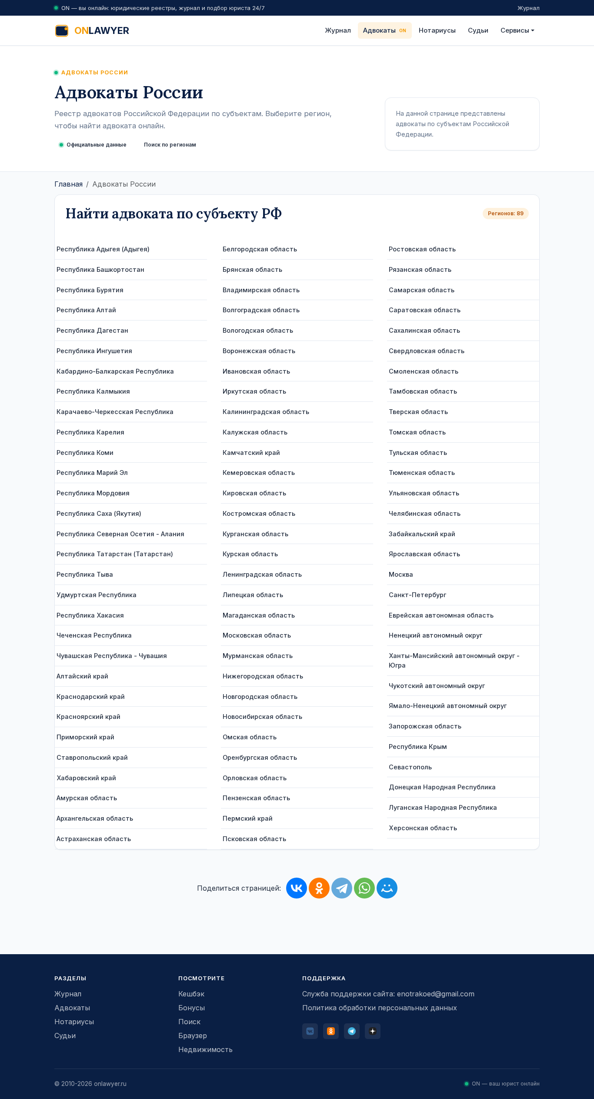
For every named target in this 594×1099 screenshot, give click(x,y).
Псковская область (254, 838)
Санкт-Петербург (417, 594)
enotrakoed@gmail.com (435, 993)
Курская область (250, 554)
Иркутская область (254, 391)
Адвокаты (379, 30)
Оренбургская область (260, 757)
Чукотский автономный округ (437, 685)
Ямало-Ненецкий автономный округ (448, 705)
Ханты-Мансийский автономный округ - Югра (454, 660)
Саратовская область (425, 310)
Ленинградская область (262, 574)
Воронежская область (259, 350)
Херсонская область (423, 828)
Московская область (257, 635)
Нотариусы (437, 30)
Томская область (417, 432)
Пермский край (248, 818)
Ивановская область (256, 371)
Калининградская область (266, 411)
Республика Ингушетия (94, 350)
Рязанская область (420, 269)
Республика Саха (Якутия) (99, 513)
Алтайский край (82, 676)
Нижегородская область (263, 676)
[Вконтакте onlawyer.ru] (310, 1031)
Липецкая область (253, 594)
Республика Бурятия (90, 290)
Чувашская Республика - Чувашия (112, 655)
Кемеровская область (259, 472)
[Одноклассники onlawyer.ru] (331, 1031)
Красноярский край (88, 716)
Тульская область (418, 452)
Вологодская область (258, 330)
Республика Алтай (86, 310)
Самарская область (421, 290)
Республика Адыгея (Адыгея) (103, 249)
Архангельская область (95, 818)
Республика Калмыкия (93, 391)
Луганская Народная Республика (443, 807)
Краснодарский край (91, 696)
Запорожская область (425, 726)
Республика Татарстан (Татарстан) (115, 554)
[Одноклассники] (319, 888)
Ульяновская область (424, 493)
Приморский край (85, 737)
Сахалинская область (424, 330)
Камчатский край (251, 452)
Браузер (192, 1035)
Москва (401, 574)
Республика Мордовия (93, 493)
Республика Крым (418, 746)
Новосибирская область (262, 716)
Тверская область (418, 411)
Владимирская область (261, 290)
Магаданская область (259, 615)
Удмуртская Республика (97, 594)
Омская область (250, 737)
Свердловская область (426, 350)
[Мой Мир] (387, 888)
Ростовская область (422, 249)
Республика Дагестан (92, 330)
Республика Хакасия (90, 615)
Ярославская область (424, 554)
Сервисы (515, 30)
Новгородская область (260, 696)
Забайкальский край (422, 534)
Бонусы (191, 1007)
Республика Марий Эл (92, 472)
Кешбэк (191, 993)
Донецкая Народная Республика (442, 787)
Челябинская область (425, 513)
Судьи (478, 30)
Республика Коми (85, 452)
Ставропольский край (92, 757)
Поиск (189, 1021)
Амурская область (87, 798)
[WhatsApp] (364, 888)
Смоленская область (423, 371)
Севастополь (410, 767)
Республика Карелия (90, 432)
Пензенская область (256, 798)
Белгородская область (260, 249)
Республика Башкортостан (100, 269)
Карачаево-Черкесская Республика (115, 411)
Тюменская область (422, 472)
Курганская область (255, 534)
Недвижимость (205, 1049)
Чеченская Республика (94, 635)
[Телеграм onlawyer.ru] (352, 1031)
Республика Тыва (85, 574)
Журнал (528, 7)
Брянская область (252, 269)
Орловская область (255, 778)
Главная (68, 184)
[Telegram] (341, 888)
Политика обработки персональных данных (379, 1007)
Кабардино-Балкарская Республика (115, 371)
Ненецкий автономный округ (435, 635)
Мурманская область (258, 655)
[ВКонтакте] (296, 888)
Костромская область (259, 513)
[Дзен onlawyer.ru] (372, 1031)
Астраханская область (94, 838)
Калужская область (255, 432)
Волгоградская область (261, 310)
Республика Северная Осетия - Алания (120, 534)
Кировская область (254, 493)
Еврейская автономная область (441, 615)
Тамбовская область (423, 391)
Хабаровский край (86, 778)
